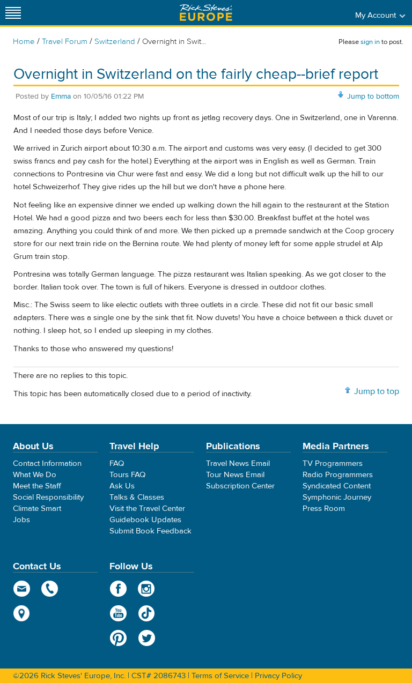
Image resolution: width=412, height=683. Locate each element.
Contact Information (47, 463)
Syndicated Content (337, 486)
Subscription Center (240, 486)
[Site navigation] (13, 12)
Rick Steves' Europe (206, 12)
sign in (370, 42)
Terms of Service (220, 676)
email (22, 588)
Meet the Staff (37, 486)
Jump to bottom (373, 96)
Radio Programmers (338, 475)
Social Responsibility (48, 497)
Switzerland (114, 41)
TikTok (147, 613)
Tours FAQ (127, 475)
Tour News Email (235, 475)
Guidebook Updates (145, 520)
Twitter (147, 638)
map (22, 613)
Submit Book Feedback (150, 531)
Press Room (324, 508)
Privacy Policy (278, 676)
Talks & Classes (136, 497)
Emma (61, 96)
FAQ (116, 463)
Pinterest (118, 638)
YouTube (118, 613)
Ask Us (122, 486)
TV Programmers (333, 463)
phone (50, 588)
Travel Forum (64, 41)
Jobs (21, 520)
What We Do (34, 475)
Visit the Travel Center (147, 508)
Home (24, 41)
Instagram (147, 588)
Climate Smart (37, 508)
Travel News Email (238, 463)
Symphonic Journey (337, 497)
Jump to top (376, 391)
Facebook (118, 588)
